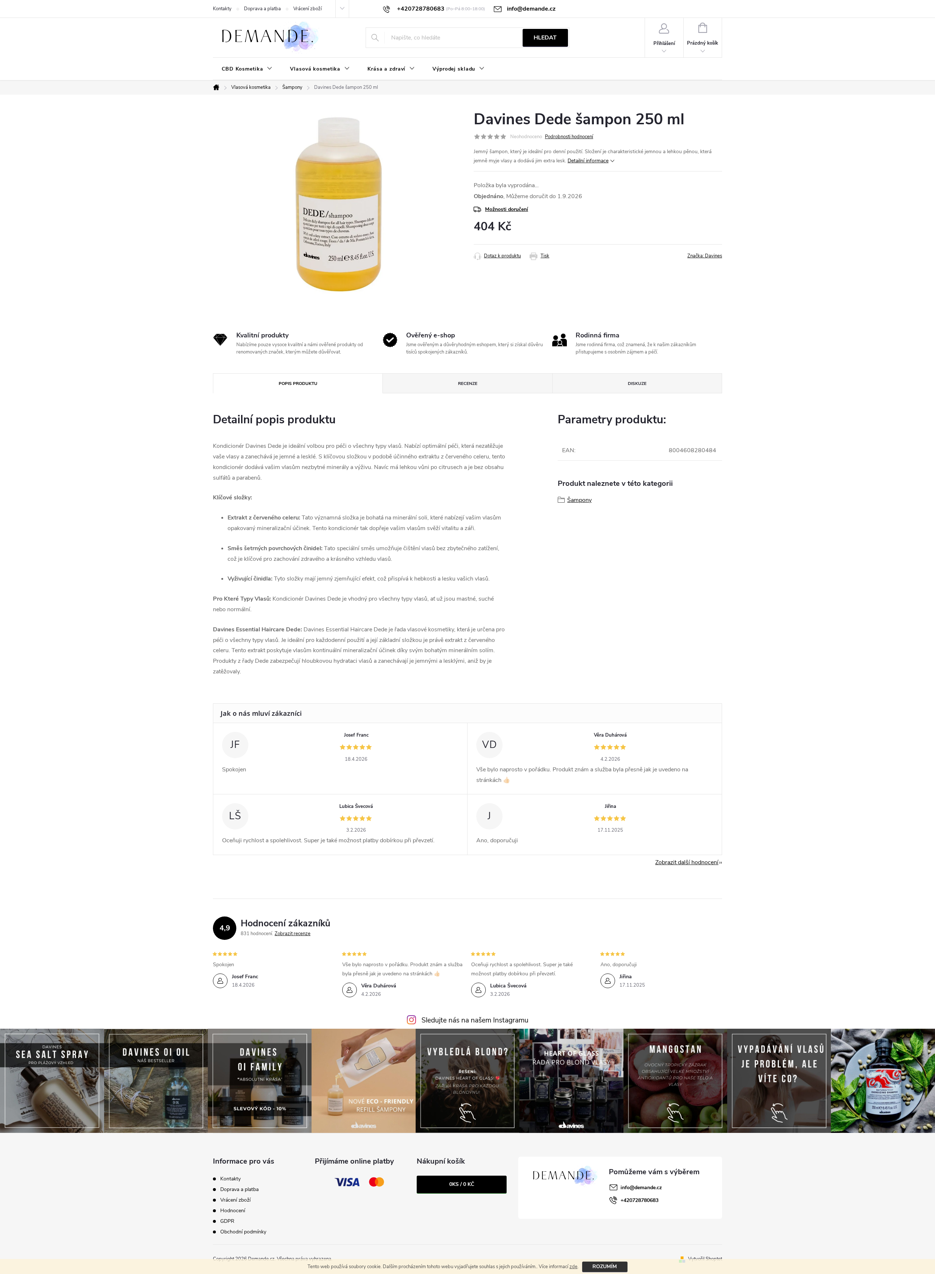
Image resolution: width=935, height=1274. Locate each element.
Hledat (545, 38)
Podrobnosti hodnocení (569, 137)
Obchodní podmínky (243, 1231)
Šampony (579, 500)
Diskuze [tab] (637, 383)
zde (573, 1266)
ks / (461, 1184)
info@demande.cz (641, 1187)
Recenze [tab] (467, 383)
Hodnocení (232, 1210)
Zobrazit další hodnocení (686, 862)
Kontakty (222, 8)
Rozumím (604, 1266)
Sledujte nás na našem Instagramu (474, 1020)
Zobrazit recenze (292, 933)
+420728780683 (640, 1200)
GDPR (227, 1221)
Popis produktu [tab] (298, 383)
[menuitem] (247, 69)
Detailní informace (588, 160)
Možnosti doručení (506, 209)
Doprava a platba (262, 8)
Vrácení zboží (307, 8)
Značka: (704, 256)
